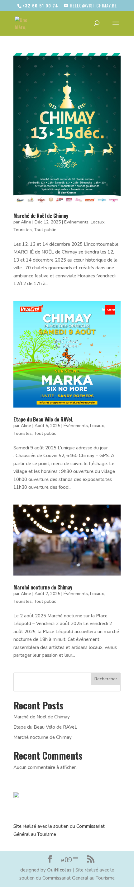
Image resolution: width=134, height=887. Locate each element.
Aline (26, 222)
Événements (76, 222)
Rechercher (105, 679)
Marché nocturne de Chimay (42, 587)
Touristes (22, 230)
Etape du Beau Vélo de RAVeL (43, 419)
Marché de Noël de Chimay (40, 215)
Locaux (97, 222)
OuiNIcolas (59, 870)
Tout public (45, 230)
